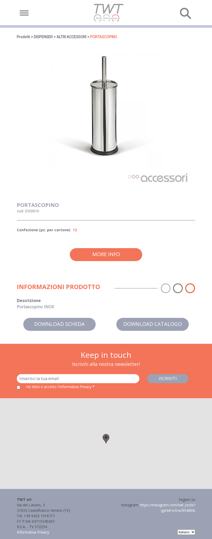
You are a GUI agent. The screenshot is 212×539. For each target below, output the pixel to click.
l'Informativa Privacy (75, 386)
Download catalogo (152, 323)
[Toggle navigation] (24, 13)
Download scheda (59, 323)
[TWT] (108, 12)
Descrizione (29, 300)
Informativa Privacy (33, 532)
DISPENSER (43, 37)
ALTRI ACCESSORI (71, 37)
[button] (106, 439)
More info (106, 254)
